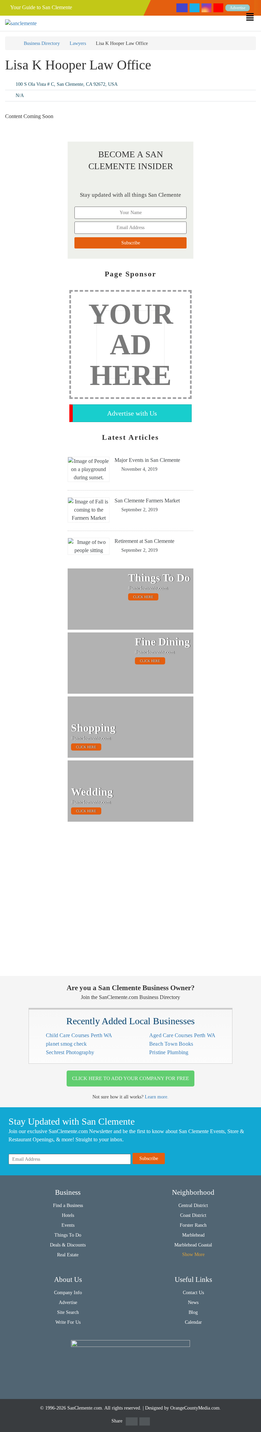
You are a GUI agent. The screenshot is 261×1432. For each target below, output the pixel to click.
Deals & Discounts (68, 1245)
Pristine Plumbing (168, 1052)
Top (245, 1416)
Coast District (193, 1215)
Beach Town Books (171, 1044)
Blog (193, 1312)
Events (68, 1225)
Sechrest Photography (70, 1052)
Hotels (68, 1215)
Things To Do (67, 1235)
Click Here (143, 597)
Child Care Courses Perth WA (79, 1035)
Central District (193, 1205)
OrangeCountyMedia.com (195, 1408)
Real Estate (68, 1254)
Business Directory (42, 43)
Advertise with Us (132, 413)
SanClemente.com (84, 1408)
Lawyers (78, 43)
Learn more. (157, 1096)
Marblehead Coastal (193, 1245)
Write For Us (68, 1322)
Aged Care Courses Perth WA (182, 1035)
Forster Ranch (193, 1225)
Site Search (68, 1312)
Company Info (68, 1292)
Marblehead (193, 1235)
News (193, 1302)
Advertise (237, 7)
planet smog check (66, 1044)
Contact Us (193, 1292)
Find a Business (68, 1205)
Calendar (193, 1322)
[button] (253, 17)
